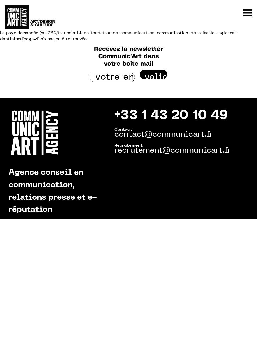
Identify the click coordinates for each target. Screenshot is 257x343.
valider (156, 76)
